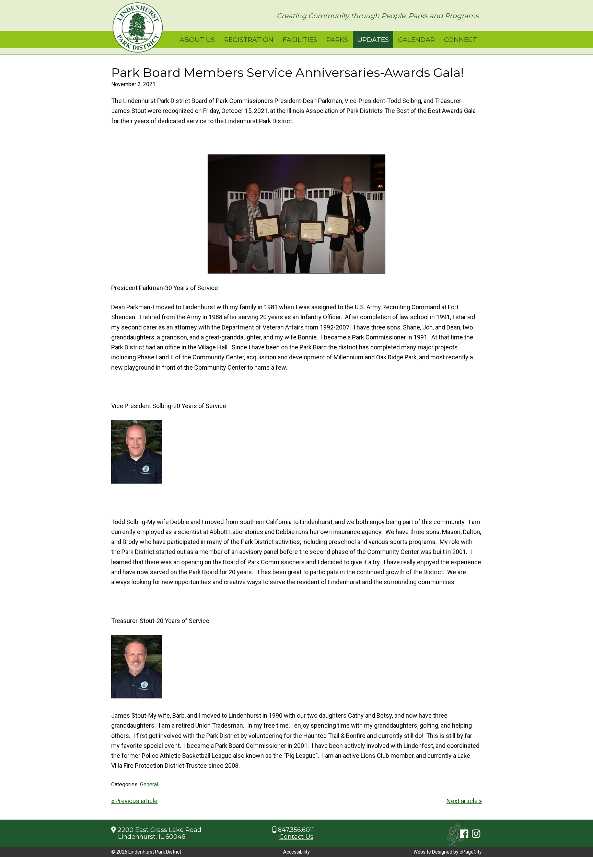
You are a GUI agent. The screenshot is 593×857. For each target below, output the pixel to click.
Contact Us (296, 837)
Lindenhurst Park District (138, 27)
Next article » (464, 800)
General (149, 784)
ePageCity (471, 852)
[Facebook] (464, 834)
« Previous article (134, 800)
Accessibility (296, 852)
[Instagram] (476, 834)
